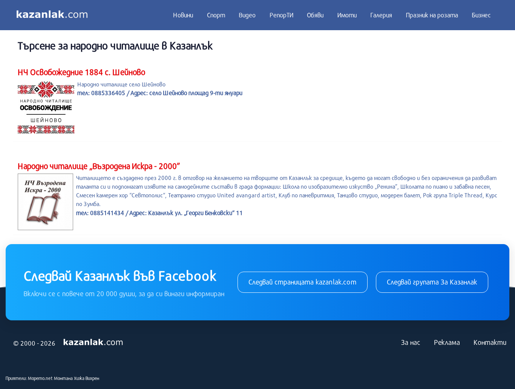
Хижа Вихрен (86, 378)
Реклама (447, 342)
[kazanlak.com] (93, 342)
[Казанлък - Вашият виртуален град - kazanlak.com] (52, 15)
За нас (410, 342)
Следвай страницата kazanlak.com (302, 282)
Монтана (63, 378)
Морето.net (40, 378)
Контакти (490, 342)
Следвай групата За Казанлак (432, 282)
